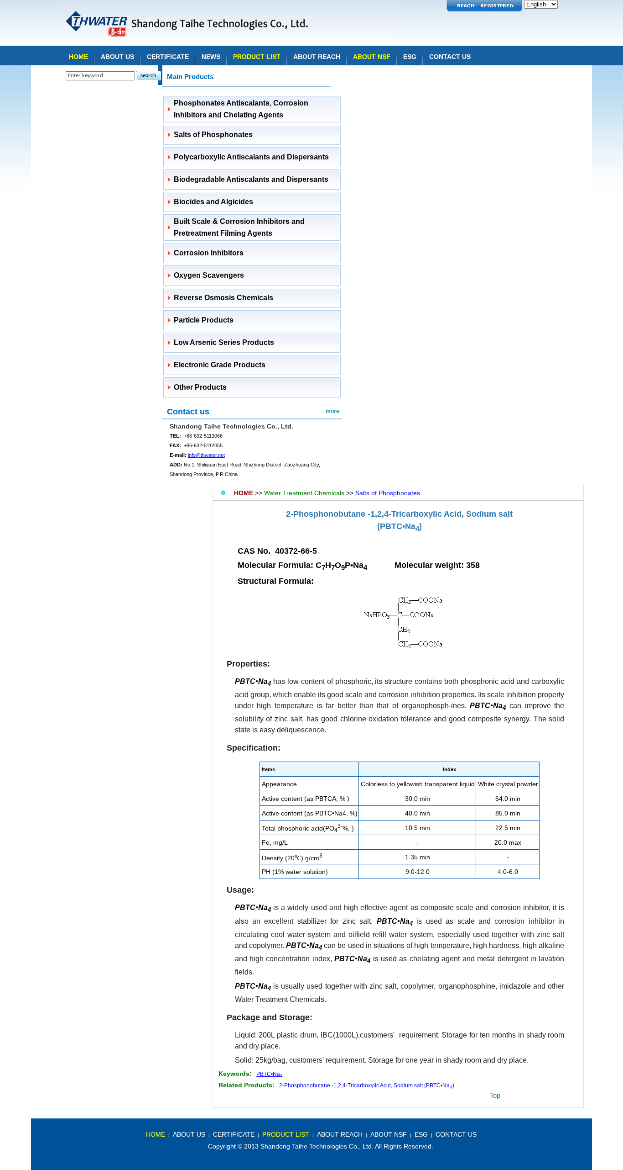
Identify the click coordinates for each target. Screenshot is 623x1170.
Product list (256, 56)
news (211, 56)
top (495, 1095)
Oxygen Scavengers (209, 275)
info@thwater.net (206, 455)
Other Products (200, 387)
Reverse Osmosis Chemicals (223, 298)
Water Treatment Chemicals (304, 493)
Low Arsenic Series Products (224, 342)
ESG (409, 56)
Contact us (188, 411)
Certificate (168, 56)
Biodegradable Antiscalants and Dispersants (251, 179)
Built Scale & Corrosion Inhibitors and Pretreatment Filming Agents (239, 227)
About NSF (371, 56)
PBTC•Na (269, 1074)
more (332, 411)
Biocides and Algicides (213, 202)
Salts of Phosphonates (213, 134)
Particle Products (204, 320)
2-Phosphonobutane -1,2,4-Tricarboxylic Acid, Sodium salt (399, 514)
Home (78, 56)
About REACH (316, 56)
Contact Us (450, 56)
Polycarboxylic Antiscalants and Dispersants (251, 157)
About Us (117, 56)
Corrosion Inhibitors (209, 253)
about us (189, 1134)
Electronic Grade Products (219, 365)
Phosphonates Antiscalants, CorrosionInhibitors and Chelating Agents (241, 109)
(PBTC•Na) (399, 526)
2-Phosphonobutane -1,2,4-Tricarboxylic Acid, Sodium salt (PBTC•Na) (366, 1085)
